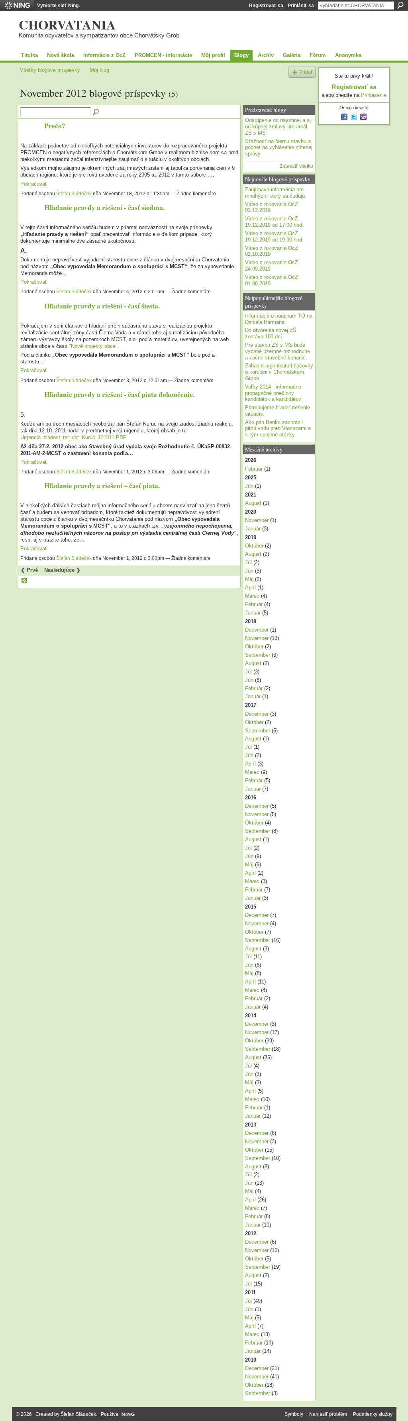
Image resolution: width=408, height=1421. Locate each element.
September (257, 655)
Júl (248, 562)
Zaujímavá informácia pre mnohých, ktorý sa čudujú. (275, 192)
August (253, 503)
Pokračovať (33, 184)
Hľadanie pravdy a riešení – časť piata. (102, 485)
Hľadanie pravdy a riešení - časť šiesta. (102, 305)
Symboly (293, 1414)
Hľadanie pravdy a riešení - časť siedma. (104, 207)
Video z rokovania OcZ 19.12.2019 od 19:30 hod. (274, 236)
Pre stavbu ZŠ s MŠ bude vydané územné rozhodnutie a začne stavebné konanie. (277, 351)
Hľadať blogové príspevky (96, 112)
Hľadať (400, 5)
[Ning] (17, 5)
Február (254, 469)
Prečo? (54, 125)
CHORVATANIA (67, 24)
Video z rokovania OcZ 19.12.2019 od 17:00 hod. (274, 222)
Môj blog (99, 70)
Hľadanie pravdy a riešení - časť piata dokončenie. (119, 394)
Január (253, 529)
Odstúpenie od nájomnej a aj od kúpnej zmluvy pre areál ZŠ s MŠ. (278, 126)
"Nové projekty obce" (93, 346)
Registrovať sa (266, 5)
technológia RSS (24, 581)
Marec (252, 596)
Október (254, 546)
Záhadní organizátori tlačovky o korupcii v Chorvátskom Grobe (279, 372)
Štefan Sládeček (74, 193)
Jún (249, 486)
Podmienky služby (372, 1414)
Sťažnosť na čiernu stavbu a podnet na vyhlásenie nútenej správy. (278, 147)
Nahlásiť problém (328, 1414)
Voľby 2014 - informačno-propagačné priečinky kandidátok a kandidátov (274, 393)
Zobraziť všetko (296, 166)
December (257, 630)
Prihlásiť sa (301, 5)
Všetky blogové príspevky (50, 70)
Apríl (250, 588)
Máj (249, 579)
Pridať (306, 72)
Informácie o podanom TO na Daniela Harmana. (278, 319)
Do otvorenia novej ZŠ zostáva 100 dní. (270, 333)
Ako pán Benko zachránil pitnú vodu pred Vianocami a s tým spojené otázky (278, 428)
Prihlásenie (373, 95)
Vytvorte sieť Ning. (58, 5)
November (257, 520)
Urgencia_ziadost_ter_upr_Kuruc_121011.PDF (73, 437)
